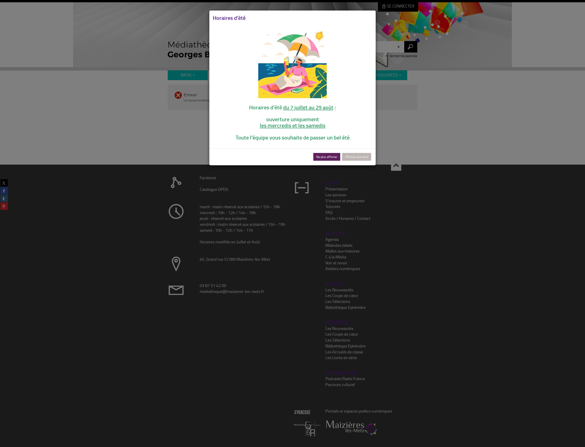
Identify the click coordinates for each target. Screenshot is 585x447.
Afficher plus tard (356, 157)
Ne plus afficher (326, 157)
